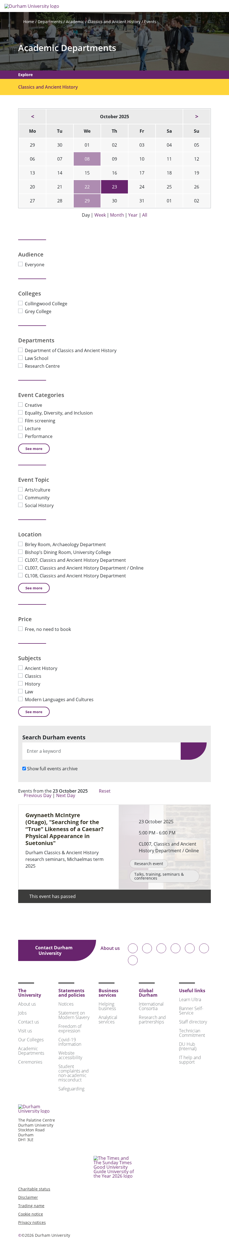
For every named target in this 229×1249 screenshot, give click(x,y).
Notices (65, 1004)
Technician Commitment (192, 1033)
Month (117, 215)
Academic (75, 21)
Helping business (107, 1006)
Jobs (22, 1013)
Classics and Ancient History (114, 21)
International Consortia (151, 1006)
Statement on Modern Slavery (73, 1015)
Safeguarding (71, 1089)
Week (100, 215)
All (144, 215)
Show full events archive (52, 768)
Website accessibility (70, 1055)
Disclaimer (28, 1197)
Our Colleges (31, 1040)
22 (87, 187)
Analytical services (108, 1019)
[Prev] (32, 116)
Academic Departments (67, 47)
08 (87, 159)
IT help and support (190, 1059)
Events (150, 21)
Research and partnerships (152, 1019)
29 (87, 201)
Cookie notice (30, 1214)
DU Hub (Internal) (187, 1046)
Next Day (66, 795)
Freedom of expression (70, 1028)
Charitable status (34, 1189)
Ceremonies (30, 1062)
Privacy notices (32, 1222)
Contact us (28, 1022)
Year (133, 215)
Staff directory (193, 1022)
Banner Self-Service (191, 1010)
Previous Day (38, 795)
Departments (50, 21)
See (33, 448)
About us (110, 948)
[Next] (196, 116)
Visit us (25, 1031)
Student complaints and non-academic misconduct (73, 1073)
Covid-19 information (69, 1042)
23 (114, 187)
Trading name (31, 1205)
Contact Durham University (54, 950)
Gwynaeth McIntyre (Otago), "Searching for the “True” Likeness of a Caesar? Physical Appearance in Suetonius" (64, 829)
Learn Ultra (190, 999)
